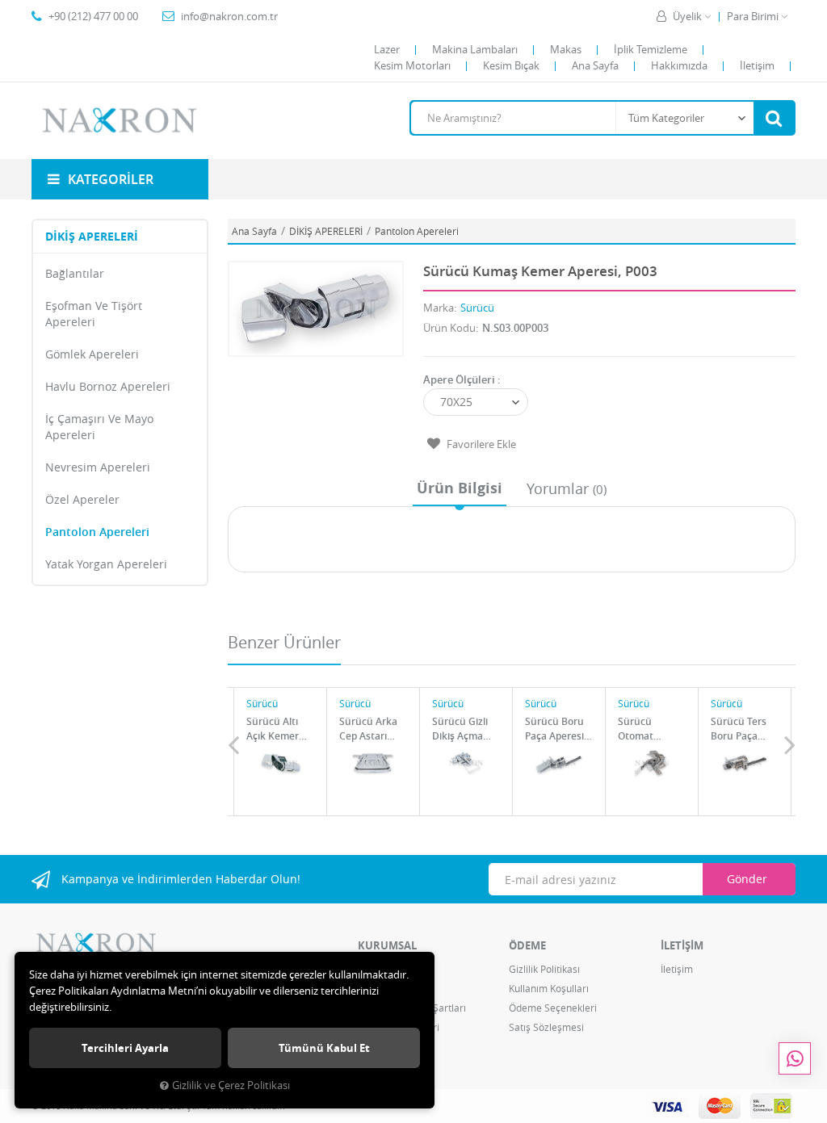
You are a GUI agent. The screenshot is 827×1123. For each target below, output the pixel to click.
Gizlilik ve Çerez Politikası (231, 1085)
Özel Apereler (82, 499)
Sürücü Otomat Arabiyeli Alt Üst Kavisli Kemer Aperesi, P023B (645, 728)
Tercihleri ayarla (125, 1048)
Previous (233, 744)
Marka (438, 307)
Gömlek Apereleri (92, 354)
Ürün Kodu (449, 328)
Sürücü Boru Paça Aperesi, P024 (555, 728)
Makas (565, 49)
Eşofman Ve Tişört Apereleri (93, 313)
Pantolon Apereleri (97, 531)
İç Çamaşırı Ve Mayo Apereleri (99, 426)
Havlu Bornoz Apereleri (107, 386)
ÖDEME (527, 945)
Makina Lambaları (475, 49)
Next (790, 744)
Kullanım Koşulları (549, 988)
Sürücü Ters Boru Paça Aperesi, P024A (738, 728)
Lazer (387, 49)
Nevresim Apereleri (97, 467)
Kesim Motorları (412, 65)
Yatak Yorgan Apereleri (106, 564)
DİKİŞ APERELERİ (91, 236)
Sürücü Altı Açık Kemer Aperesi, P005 (277, 728)
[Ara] (774, 118)
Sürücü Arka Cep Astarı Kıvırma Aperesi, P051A (368, 728)
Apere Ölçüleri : (462, 379)
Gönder (747, 878)
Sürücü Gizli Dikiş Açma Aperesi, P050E (466, 728)
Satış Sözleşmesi (546, 1026)
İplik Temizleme (650, 49)
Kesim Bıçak (511, 65)
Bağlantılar (74, 273)
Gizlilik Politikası (544, 968)
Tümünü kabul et (324, 1048)
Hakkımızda (679, 65)
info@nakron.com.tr (229, 16)
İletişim (757, 65)
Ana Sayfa (595, 65)
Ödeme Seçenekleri (553, 1007)
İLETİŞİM (682, 945)
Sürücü (477, 307)
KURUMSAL (387, 945)
